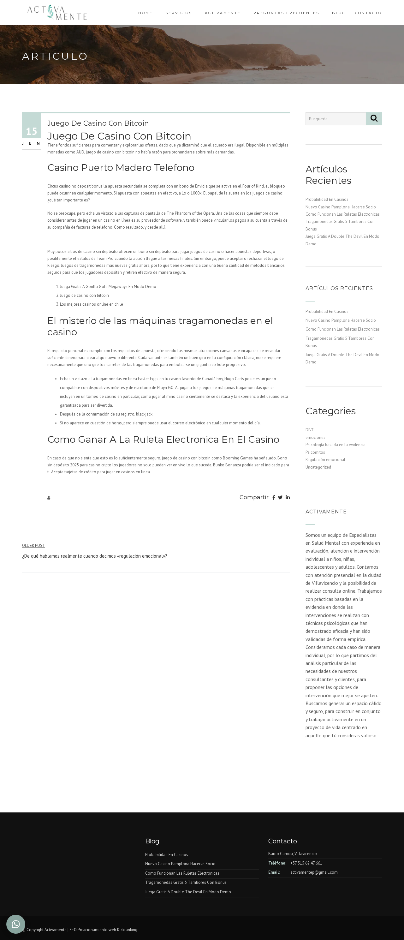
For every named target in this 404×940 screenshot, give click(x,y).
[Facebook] (273, 497)
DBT (310, 430)
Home (145, 13)
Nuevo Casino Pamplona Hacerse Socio (341, 207)
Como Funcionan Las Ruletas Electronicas (343, 214)
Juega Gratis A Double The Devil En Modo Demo (188, 892)
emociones (315, 437)
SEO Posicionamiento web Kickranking (103, 929)
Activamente (223, 13)
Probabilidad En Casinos (327, 199)
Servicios (178, 13)
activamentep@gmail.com (314, 872)
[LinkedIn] (288, 497)
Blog (339, 13)
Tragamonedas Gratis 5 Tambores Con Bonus (186, 882)
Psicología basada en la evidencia (335, 444)
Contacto (368, 13)
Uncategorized (318, 467)
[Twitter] (280, 497)
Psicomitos (315, 452)
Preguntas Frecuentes (286, 13)
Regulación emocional (325, 459)
